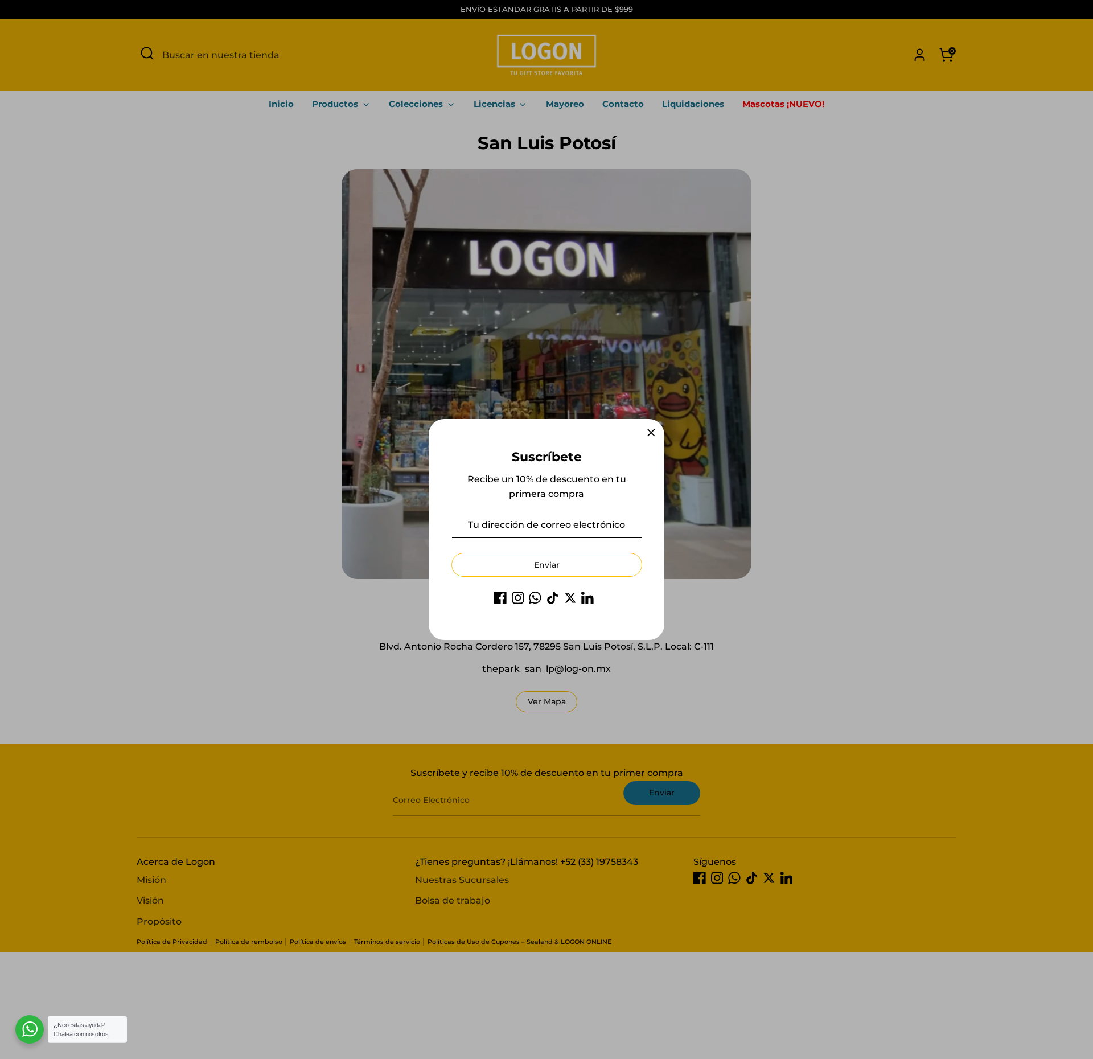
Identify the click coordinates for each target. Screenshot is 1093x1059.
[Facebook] (500, 598)
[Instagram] (518, 598)
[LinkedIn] (587, 598)
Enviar (547, 565)
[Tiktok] (552, 598)
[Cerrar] (651, 432)
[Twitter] (570, 598)
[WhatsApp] (535, 598)
